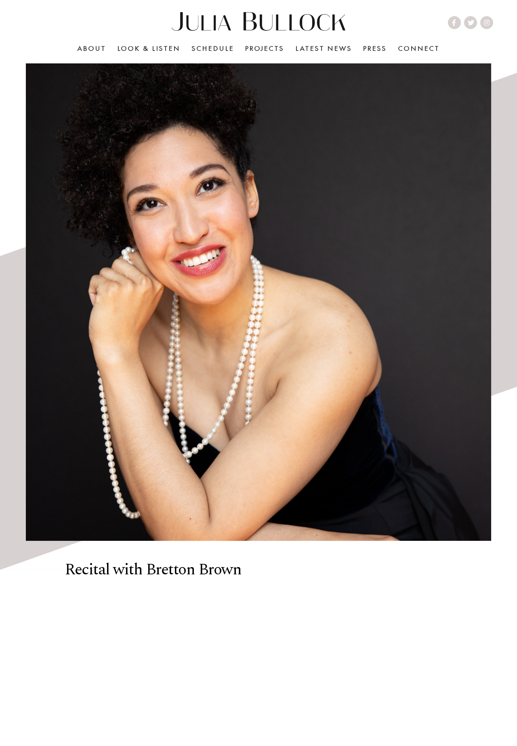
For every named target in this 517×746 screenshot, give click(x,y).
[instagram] (487, 22)
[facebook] (454, 22)
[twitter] (471, 22)
